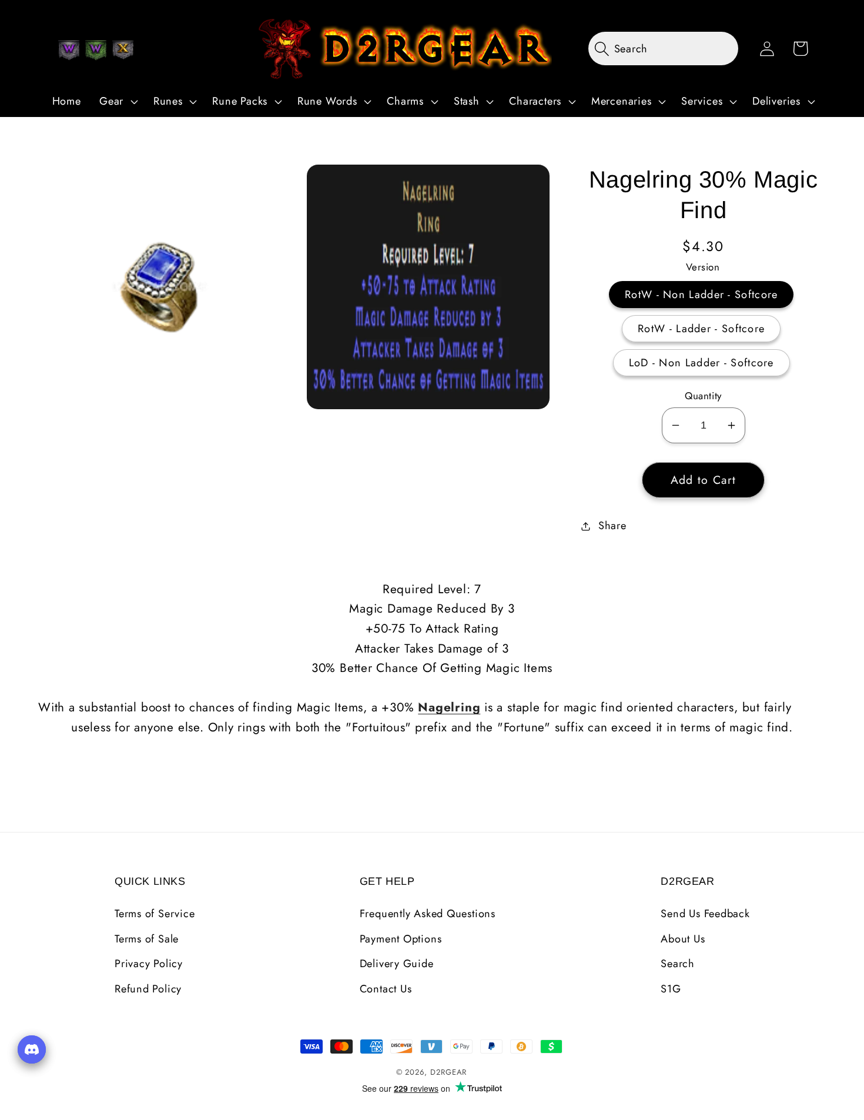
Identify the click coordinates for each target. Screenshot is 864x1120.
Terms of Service (155, 913)
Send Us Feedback (705, 913)
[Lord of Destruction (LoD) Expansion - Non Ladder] (123, 50)
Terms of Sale (147, 939)
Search (678, 963)
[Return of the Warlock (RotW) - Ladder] (96, 50)
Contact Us (386, 989)
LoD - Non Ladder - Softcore (701, 362)
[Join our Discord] (32, 1049)
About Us (683, 939)
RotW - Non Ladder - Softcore (701, 294)
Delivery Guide (397, 963)
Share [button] (612, 525)
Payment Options (401, 939)
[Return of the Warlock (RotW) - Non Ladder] (69, 50)
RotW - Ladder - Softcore (701, 328)
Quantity (703, 396)
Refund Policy (148, 989)
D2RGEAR (448, 1072)
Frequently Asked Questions (427, 913)
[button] (117, 102)
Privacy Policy (149, 963)
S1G (671, 989)
